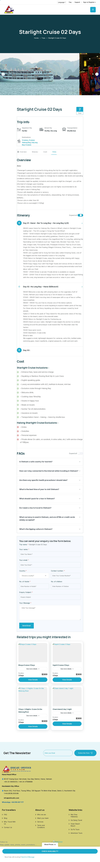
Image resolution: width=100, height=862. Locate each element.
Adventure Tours (76, 833)
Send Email (26, 626)
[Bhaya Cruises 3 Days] (32, 652)
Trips (43, 38)
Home (36, 38)
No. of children (56, 582)
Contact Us (8, 827)
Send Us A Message (27, 857)
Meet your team (43, 818)
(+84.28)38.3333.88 (11, 793)
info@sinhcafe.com (11, 798)
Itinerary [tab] (35, 152)
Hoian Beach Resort (75, 825)
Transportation (72, 128)
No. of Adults (24, 582)
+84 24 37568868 (26, 782)
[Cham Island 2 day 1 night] (67, 696)
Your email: (24, 560)
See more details (31, 669)
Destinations (26, 137)
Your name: (24, 549)
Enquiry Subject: (26, 592)
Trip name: (24, 544)
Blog (5, 818)
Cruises (25, 140)
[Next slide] (96, 74)
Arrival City (48, 128)
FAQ (5, 815)
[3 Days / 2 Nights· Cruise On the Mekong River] (32, 696)
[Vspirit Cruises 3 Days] (67, 652)
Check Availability (50, 851)
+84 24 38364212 (11, 782)
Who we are (41, 815)
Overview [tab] (23, 152)
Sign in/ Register (88, 2)
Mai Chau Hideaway (74, 816)
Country (23, 571)
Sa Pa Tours (75, 829)
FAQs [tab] (54, 152)
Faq (70, 2)
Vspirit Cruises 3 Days (61, 665)
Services (40, 822)
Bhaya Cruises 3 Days (26, 665)
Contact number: (58, 571)
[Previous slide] (3, 74)
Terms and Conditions (41, 826)
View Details (33, 680)
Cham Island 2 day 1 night (62, 709)
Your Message (25, 603)
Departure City (27, 128)
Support (77, 2)
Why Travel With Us (10, 823)
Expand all (73, 215)
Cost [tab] (45, 152)
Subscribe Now (84, 753)
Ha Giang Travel (76, 820)
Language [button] (61, 2)
